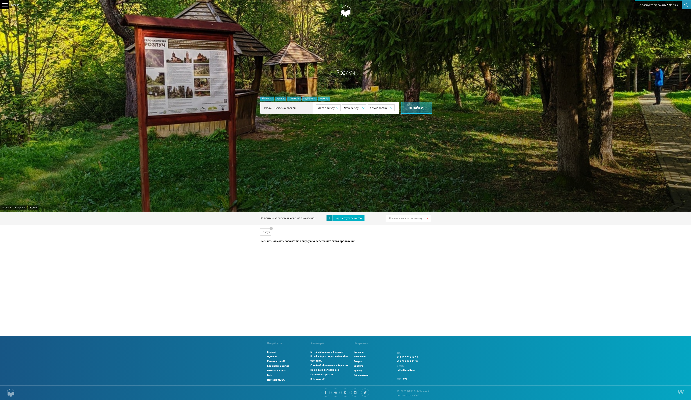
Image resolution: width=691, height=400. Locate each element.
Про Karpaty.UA (275, 379)
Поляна (324, 98)
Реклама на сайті (276, 370)
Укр (399, 378)
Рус (405, 378)
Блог (269, 375)
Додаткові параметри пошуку (405, 218)
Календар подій (276, 361)
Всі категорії (317, 379)
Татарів (358, 361)
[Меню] (4, 4)
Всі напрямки (361, 375)
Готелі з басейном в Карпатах (327, 352)
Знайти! (416, 108)
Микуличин (360, 356)
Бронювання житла (278, 365)
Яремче (280, 98)
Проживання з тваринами (325, 369)
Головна (271, 352)
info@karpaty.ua (406, 370)
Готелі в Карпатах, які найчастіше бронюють (329, 358)
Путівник (272, 356)
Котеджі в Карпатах (321, 374)
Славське (294, 98)
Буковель (267, 98)
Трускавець (309, 98)
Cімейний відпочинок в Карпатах (329, 365)
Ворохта (358, 365)
